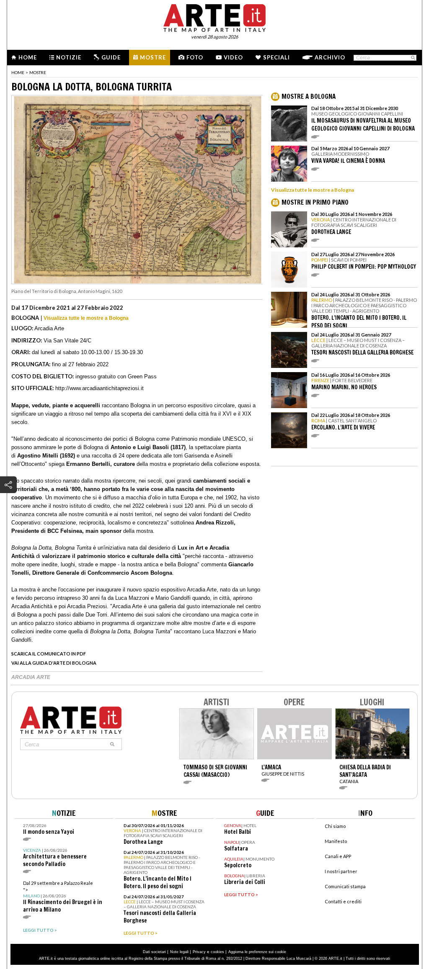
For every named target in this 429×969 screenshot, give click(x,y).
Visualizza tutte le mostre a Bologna (86, 318)
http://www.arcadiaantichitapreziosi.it (99, 388)
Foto (194, 57)
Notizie (68, 57)
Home (27, 57)
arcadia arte (30, 677)
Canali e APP (338, 856)
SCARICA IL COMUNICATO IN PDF (48, 653)
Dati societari (154, 952)
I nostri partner (341, 871)
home (17, 72)
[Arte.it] (214, 17)
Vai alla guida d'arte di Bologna (53, 663)
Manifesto (336, 841)
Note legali (179, 952)
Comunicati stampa (345, 886)
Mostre (153, 57)
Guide (111, 57)
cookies (217, 952)
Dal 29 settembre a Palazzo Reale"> (62, 896)
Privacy (199, 952)
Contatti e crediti (343, 901)
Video (233, 57)
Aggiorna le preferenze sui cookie (257, 952)
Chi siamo (335, 826)
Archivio (330, 57)
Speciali (276, 57)
